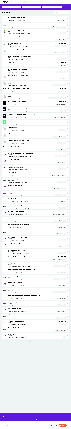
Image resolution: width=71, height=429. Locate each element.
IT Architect (50, 419)
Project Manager (34, 419)
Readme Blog (37, 1)
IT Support (55, 419)
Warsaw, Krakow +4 (12, 272)
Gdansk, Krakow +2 (12, 162)
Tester (42, 419)
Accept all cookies (62, 425)
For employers (59, 1)
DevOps (12, 419)
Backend (3, 419)
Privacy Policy (6, 425)
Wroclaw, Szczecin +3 (12, 253)
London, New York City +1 (12, 20)
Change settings (54, 425)
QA (39, 419)
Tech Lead (60, 419)
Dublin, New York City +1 (12, 111)
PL (68, 1)
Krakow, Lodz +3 (11, 182)
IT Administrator (27, 419)
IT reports (42, 1)
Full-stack (21, 419)
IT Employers (30, 1)
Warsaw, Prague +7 (12, 117)
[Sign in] (66, 2)
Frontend (16, 419)
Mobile (45, 419)
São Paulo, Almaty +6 (12, 78)
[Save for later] (67, 19)
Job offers (25, 1)
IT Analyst (8, 419)
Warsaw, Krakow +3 (12, 208)
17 (41, 341)
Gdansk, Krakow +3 (12, 156)
